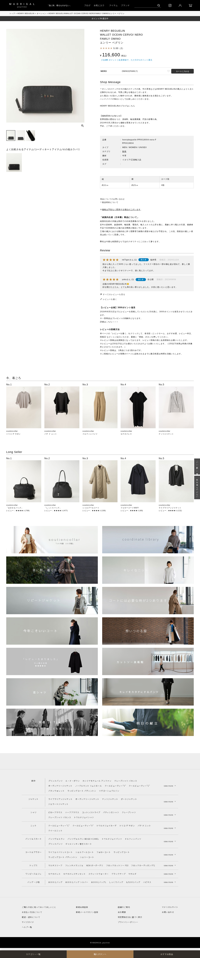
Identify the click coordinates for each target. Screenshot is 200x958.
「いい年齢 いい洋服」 (197, 466)
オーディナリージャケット (60, 785)
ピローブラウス (55, 812)
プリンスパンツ (55, 780)
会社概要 (122, 912)
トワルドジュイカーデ (106, 825)
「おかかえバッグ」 (14, 508)
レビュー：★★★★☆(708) (18, 510)
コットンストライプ (91, 812)
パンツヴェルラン (56, 838)
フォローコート (104, 852)
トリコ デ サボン (13, 434)
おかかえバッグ (55, 882)
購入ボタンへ (100, 954)
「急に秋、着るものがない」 (53, 5)
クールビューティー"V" (115, 785)
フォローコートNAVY (130, 508)
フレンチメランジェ (74, 865)
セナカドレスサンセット (74, 873)
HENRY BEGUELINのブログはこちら (117, 106)
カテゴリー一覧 (33, 954)
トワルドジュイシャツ (84, 817)
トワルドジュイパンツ (112, 838)
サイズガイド (28, 922)
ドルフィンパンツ (90, 434)
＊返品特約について (109, 202)
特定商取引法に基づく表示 (130, 917)
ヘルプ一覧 (27, 927)
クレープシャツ (129, 812)
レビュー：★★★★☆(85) (132, 510)
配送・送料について (31, 917)
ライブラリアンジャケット (170, 508)
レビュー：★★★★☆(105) (94, 510)
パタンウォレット (56, 790)
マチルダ (132, 873)
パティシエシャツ (111, 812)
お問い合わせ (168, 912)
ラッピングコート (121, 852)
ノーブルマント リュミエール (88, 785)
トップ (12, 13)
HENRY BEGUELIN (25, 13)
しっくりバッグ (116, 882)
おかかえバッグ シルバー (76, 882)
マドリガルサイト (170, 907)
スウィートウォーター (98, 873)
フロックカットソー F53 (117, 865)
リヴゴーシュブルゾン (109, 790)
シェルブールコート (90, 508)
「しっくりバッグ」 (52, 508)
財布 (124, 151)
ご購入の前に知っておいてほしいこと (39, 907)
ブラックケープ (118, 873)
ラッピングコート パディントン (81, 790)
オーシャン (41, 13)
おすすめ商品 (166, 954)
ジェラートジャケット (58, 804)
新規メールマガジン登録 (87, 912)
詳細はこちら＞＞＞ (109, 322)
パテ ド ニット (50, 434)
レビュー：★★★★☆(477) (56, 510)
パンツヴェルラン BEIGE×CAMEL (83, 838)
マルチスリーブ (55, 865)
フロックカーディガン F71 (143, 865)
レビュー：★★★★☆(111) (170, 510)
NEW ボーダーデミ (94, 865)
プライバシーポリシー (128, 922)
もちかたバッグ (133, 882)
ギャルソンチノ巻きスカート (78, 843)
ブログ (87, 5)
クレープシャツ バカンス (125, 780)
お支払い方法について (32, 912)
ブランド (125, 5)
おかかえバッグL (98, 882)
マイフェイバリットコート (60, 852)
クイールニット (55, 830)
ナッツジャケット (166, 434)
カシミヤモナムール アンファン (96, 780)
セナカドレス (126, 434)
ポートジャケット (129, 799)
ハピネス (147, 882)
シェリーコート (87, 857)
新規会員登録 (82, 907)
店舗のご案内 (124, 907)
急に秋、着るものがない (197, 487)
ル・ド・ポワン (72, 780)
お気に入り (99, 5)
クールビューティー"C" (139, 785)
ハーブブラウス (72, 812)
